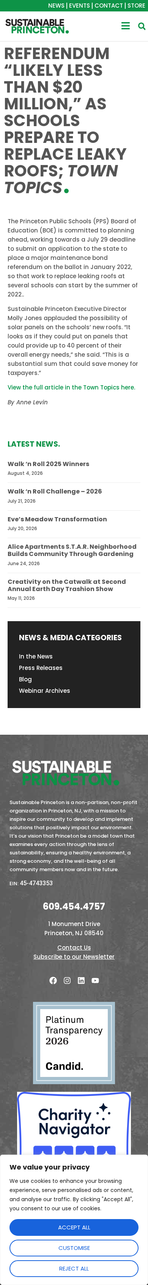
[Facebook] (53, 980)
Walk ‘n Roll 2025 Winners (48, 464)
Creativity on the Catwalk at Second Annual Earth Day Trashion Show (67, 585)
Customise (74, 1248)
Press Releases (41, 668)
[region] (74, 1220)
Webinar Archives (44, 691)
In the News (36, 656)
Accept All (74, 1227)
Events (79, 6)
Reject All (74, 1268)
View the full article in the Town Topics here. (71, 387)
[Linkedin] (81, 980)
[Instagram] (67, 980)
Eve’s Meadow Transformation (57, 519)
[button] (141, 26)
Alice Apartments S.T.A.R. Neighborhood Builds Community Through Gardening (72, 550)
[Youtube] (95, 980)
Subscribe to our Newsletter (74, 957)
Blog (25, 679)
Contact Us (74, 948)
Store (136, 6)
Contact (108, 6)
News (56, 6)
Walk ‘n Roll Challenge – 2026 (55, 491)
